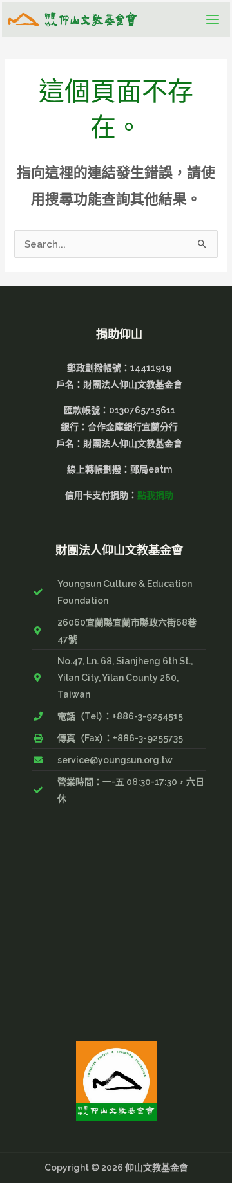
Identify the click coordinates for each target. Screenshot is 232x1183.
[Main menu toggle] (212, 19)
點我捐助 (155, 495)
